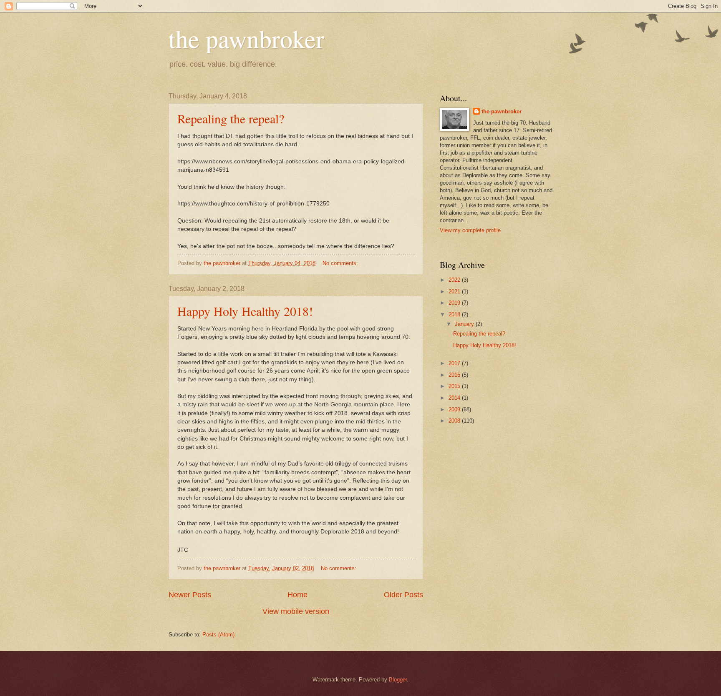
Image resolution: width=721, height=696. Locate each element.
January (465, 324)
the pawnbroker (246, 38)
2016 (455, 375)
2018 (455, 314)
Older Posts (403, 595)
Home (297, 595)
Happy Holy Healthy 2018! (245, 311)
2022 (455, 280)
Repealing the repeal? (230, 118)
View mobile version (295, 611)
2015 (455, 386)
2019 (455, 303)
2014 (455, 398)
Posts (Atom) (218, 634)
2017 (455, 363)
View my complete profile (470, 230)
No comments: (341, 263)
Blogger (398, 679)
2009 (455, 409)
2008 (455, 421)
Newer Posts (190, 595)
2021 (455, 291)
